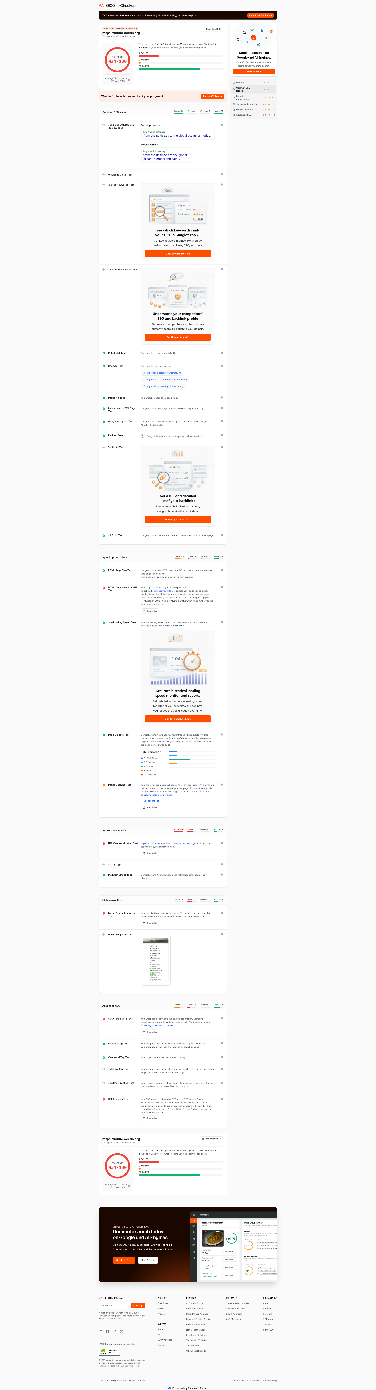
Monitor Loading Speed (177, 718)
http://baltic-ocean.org (152, 843)
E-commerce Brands (235, 1308)
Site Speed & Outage (196, 1335)
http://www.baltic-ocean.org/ (181, 843)
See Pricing (148, 1260)
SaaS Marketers (233, 1319)
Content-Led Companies (237, 1303)
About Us (162, 1329)
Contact (161, 1345)
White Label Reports (196, 1351)
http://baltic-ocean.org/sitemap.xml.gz (165, 386)
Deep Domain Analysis (197, 1314)
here (162, 1112)
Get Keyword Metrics (178, 253)
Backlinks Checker (195, 1308)
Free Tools (163, 1303)
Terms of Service (240, 1380)
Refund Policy (271, 1380)
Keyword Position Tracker (198, 1319)
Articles (161, 1314)
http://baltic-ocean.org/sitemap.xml (163, 372)
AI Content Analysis (195, 1303)
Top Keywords (193, 1345)
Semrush (267, 1324)
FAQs (160, 1334)
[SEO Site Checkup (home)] (117, 6)
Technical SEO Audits (196, 1340)
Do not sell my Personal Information (191, 1388)
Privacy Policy (256, 1380)
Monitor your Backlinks (178, 519)
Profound (267, 1314)
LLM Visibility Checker (196, 1329)
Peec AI (267, 1308)
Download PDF (213, 29)
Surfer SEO (268, 1329)
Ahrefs (266, 1303)
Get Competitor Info (177, 337)
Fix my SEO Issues (212, 96)
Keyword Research (195, 1324)
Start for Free (254, 71)
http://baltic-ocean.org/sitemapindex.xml (166, 379)
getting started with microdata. (158, 1025)
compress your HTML (162, 591)
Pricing (161, 1308)
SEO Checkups (165, 1339)
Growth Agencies (233, 1314)
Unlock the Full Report (260, 15)
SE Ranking (268, 1319)
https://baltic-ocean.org (121, 32)
